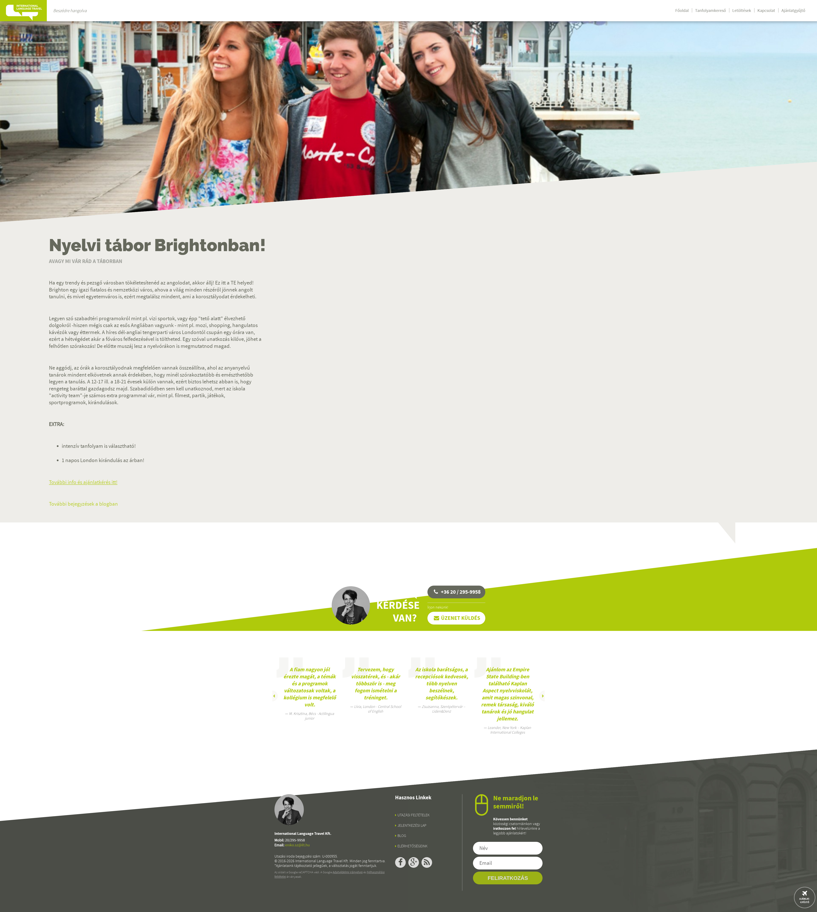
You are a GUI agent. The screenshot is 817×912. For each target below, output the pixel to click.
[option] (310, 689)
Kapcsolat (766, 10)
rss (426, 862)
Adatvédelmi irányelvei (348, 872)
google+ (413, 862)
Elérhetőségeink (412, 846)
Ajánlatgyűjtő (793, 10)
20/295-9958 (295, 840)
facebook (400, 862)
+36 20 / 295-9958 (461, 591)
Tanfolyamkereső (710, 10)
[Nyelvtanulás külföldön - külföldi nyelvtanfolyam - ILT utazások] (23, 10)
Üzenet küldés (460, 618)
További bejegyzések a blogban (83, 504)
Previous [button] (272, 696)
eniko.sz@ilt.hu (297, 845)
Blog (401, 835)
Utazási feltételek (413, 815)
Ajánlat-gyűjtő (804, 900)
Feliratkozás (508, 878)
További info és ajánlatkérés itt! (83, 482)
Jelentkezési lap (411, 825)
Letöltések (741, 10)
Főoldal (682, 10)
